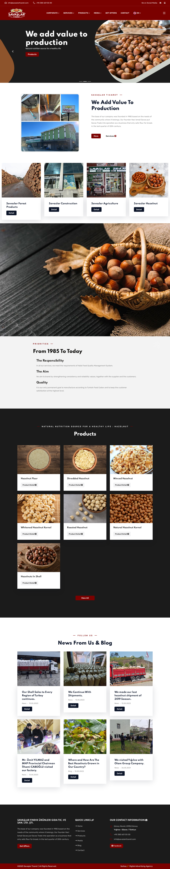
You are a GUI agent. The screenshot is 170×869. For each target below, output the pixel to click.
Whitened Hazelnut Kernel (36, 527)
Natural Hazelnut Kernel (127, 527)
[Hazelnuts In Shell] (38, 558)
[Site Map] (164, 3)
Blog (70, 771)
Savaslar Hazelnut (146, 203)
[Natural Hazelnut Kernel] (131, 509)
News (24, 703)
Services (67, 13)
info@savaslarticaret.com (18, 3)
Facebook (117, 846)
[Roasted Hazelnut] (85, 509)
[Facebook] (160, 3)
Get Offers (111, 13)
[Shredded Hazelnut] (85, 460)
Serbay (125, 866)
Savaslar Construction (63, 203)
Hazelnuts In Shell (31, 576)
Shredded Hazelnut (78, 479)
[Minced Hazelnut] (131, 460)
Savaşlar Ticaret (31, 866)
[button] (13, 51)
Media (97, 13)
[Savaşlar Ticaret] (17, 13)
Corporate (52, 13)
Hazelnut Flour (29, 479)
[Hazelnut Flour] (38, 460)
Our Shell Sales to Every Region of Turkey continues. (37, 695)
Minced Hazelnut (123, 479)
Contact (125, 13)
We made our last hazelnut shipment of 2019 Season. (127, 695)
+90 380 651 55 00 (44, 3)
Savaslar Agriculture (104, 203)
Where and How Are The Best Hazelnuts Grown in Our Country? (83, 763)
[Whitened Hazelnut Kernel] (38, 509)
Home (79, 826)
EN (137, 13)
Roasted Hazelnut (77, 527)
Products (83, 13)
